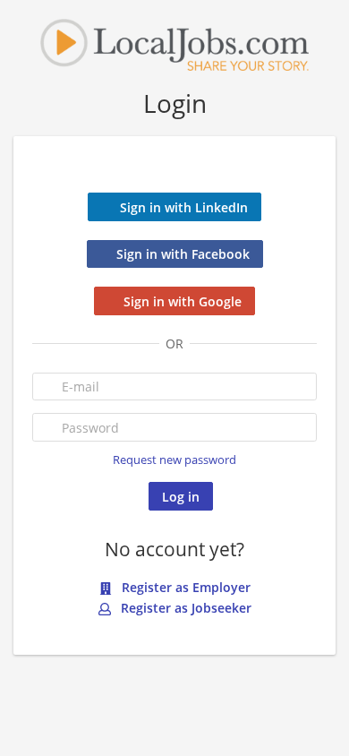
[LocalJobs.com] (174, 43)
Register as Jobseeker (184, 607)
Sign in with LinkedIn (184, 207)
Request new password (174, 460)
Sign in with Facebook (183, 253)
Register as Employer (184, 587)
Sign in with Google (182, 301)
